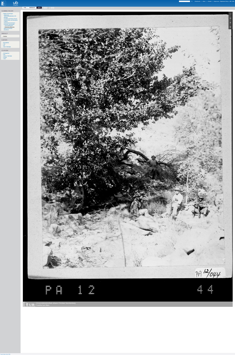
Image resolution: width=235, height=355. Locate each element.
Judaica (6, 21)
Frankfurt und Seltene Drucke (10, 18)
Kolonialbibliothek (9, 25)
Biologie (6, 17)
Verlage (5, 57)
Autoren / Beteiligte (7, 55)
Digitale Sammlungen (8, 13)
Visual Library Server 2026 (5, 354)
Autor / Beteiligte (7, 46)
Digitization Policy (224, 1)
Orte (4, 54)
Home (204, 1)
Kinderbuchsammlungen (9, 22)
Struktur (5, 36)
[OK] (191, 1)
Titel (25, 7)
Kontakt (209, 1)
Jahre (4, 58)
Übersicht (32, 7)
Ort (4, 45)
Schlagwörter (6, 53)
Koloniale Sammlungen (9, 24)
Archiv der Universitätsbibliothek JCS (10, 16)
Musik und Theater (8, 28)
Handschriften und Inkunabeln (11, 20)
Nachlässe (6, 29)
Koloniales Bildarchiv (10, 27)
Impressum (216, 1)
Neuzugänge (6, 42)
